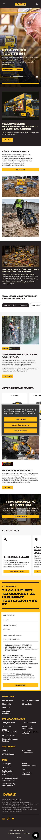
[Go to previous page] (3, 76)
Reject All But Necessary (20, 425)
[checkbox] (3, 648)
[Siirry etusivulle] (20, 4)
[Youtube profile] (13, 818)
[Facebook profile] (3, 818)
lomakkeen (6, 679)
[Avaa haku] (37, 4)
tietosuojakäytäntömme (23, 674)
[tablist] (20, 305)
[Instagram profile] (8, 818)
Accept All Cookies (20, 430)
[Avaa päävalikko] (4, 4)
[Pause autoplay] (37, 76)
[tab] (15, 305)
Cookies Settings (20, 419)
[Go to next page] (32, 76)
